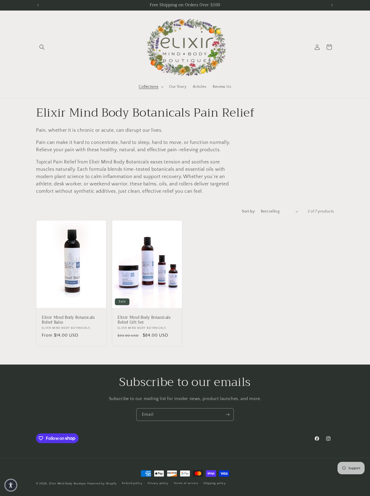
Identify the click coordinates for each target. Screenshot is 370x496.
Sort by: (248, 211)
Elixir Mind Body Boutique (67, 483)
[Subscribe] (227, 414)
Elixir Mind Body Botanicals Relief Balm (68, 320)
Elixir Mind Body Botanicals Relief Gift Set (144, 320)
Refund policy (132, 483)
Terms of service (186, 483)
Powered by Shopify (102, 483)
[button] (42, 47)
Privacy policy (158, 483)
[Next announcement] (332, 5)
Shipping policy (214, 483)
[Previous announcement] (38, 5)
